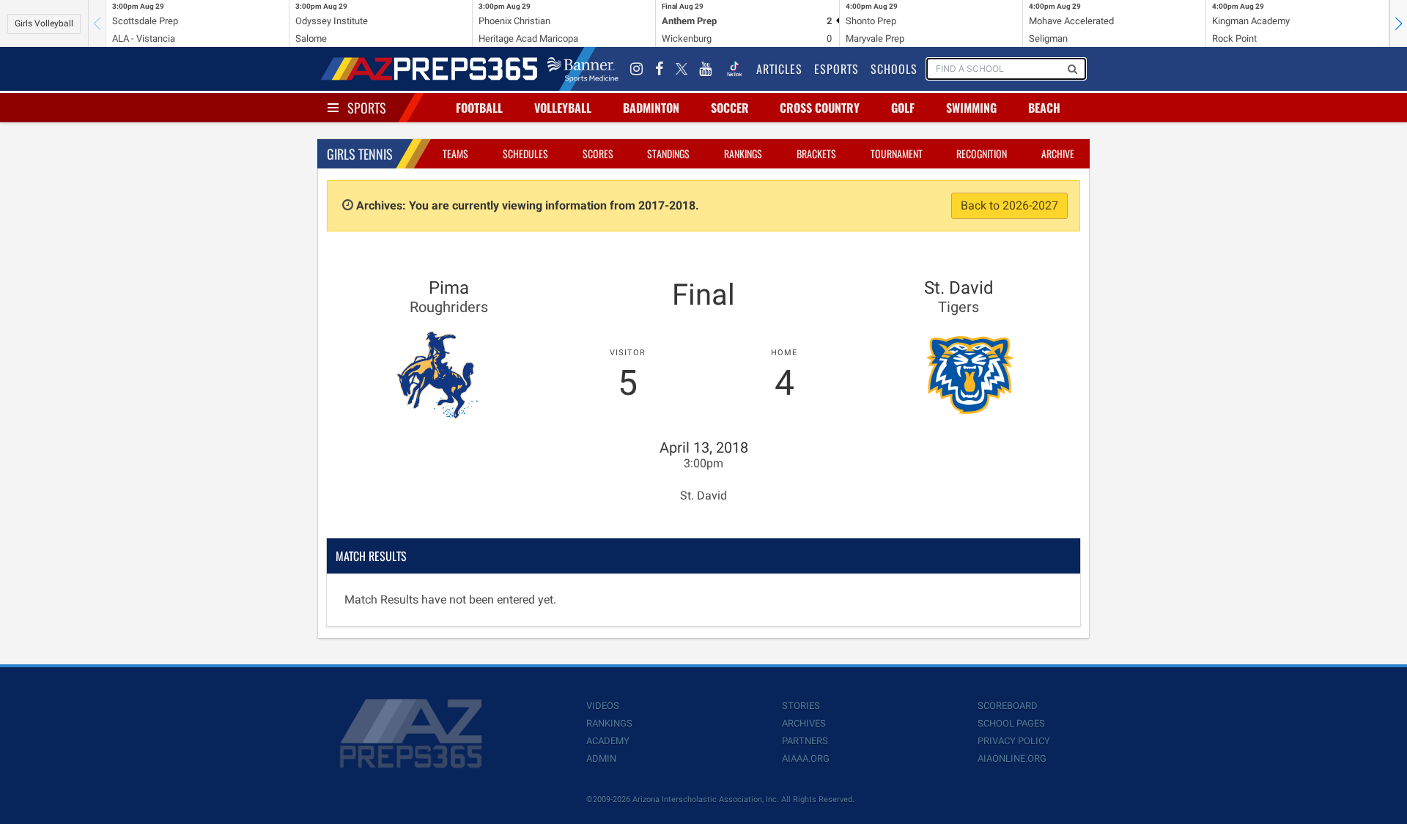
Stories (801, 705)
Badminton (651, 107)
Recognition (981, 153)
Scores (598, 153)
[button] (1398, 23)
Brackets (816, 153)
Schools (894, 69)
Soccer (730, 107)
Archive (1057, 153)
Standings (668, 153)
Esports (836, 69)
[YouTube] (705, 69)
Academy (607, 740)
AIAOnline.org (1012, 758)
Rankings (743, 153)
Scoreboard (1008, 705)
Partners (805, 740)
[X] (681, 69)
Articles (779, 69)
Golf (903, 107)
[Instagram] (636, 69)
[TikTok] (734, 69)
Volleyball (562, 107)
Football (479, 107)
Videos (602, 705)
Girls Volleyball (44, 23)
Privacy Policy (1014, 740)
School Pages (1011, 723)
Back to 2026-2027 (1009, 205)
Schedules (525, 153)
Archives (804, 723)
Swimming (971, 107)
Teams (455, 153)
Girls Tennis (360, 153)
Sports (366, 107)
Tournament (897, 153)
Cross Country (820, 107)
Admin (601, 758)
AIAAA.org (806, 758)
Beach (1044, 107)
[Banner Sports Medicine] (582, 68)
